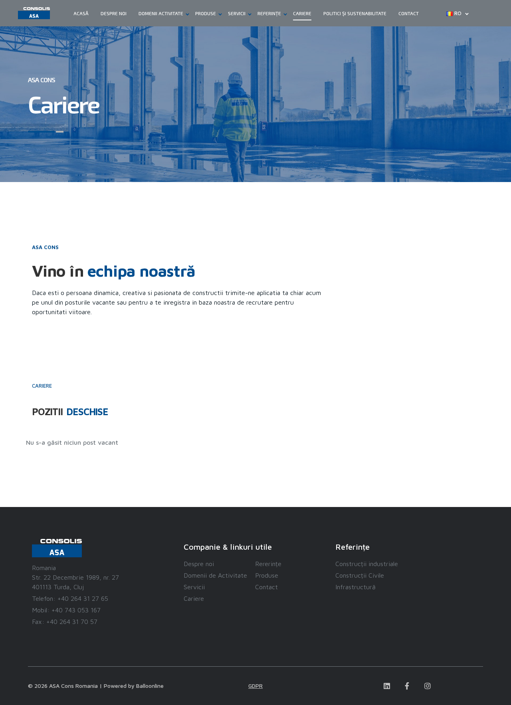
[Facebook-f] (407, 686)
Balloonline (150, 685)
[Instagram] (427, 686)
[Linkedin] (387, 686)
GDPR (255, 685)
